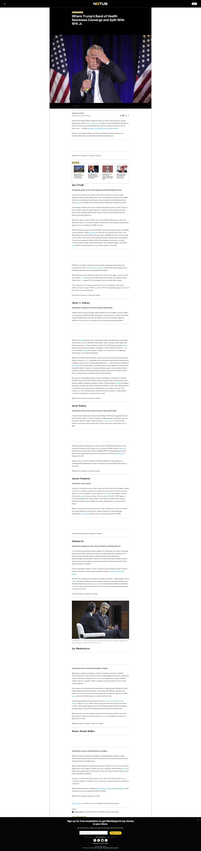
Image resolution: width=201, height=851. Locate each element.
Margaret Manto (79, 113)
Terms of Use (94, 847)
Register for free (115, 833)
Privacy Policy (100, 847)
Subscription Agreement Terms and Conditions (111, 847)
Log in (106, 843)
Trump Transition (78, 12)
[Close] (198, 820)
